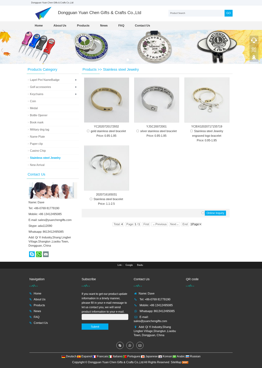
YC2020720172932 (106, 126)
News (104, 25)
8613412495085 (53, 231)
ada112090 (45, 225)
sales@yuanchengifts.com (54, 219)
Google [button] (129, 265)
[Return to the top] (254, 58)
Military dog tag (39, 129)
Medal (34, 108)
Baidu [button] (140, 265)
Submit (95, 326)
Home (39, 25)
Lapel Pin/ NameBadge (45, 79)
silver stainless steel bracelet (158, 131)
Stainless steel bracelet (108, 199)
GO (228, 13)
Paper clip (36, 143)
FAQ (121, 25)
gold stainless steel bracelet (108, 131)
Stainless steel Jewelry (121, 69)
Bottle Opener (38, 115)
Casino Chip (38, 150)
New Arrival (37, 164)
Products (83, 25)
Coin (33, 101)
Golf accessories (40, 86)
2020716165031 (106, 194)
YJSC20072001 (156, 126)
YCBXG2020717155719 (206, 126)
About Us (59, 25)
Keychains (36, 94)
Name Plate (37, 136)
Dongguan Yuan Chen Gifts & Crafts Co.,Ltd (115, 362)
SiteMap (176, 362)
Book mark (36, 122)
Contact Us (142, 25)
